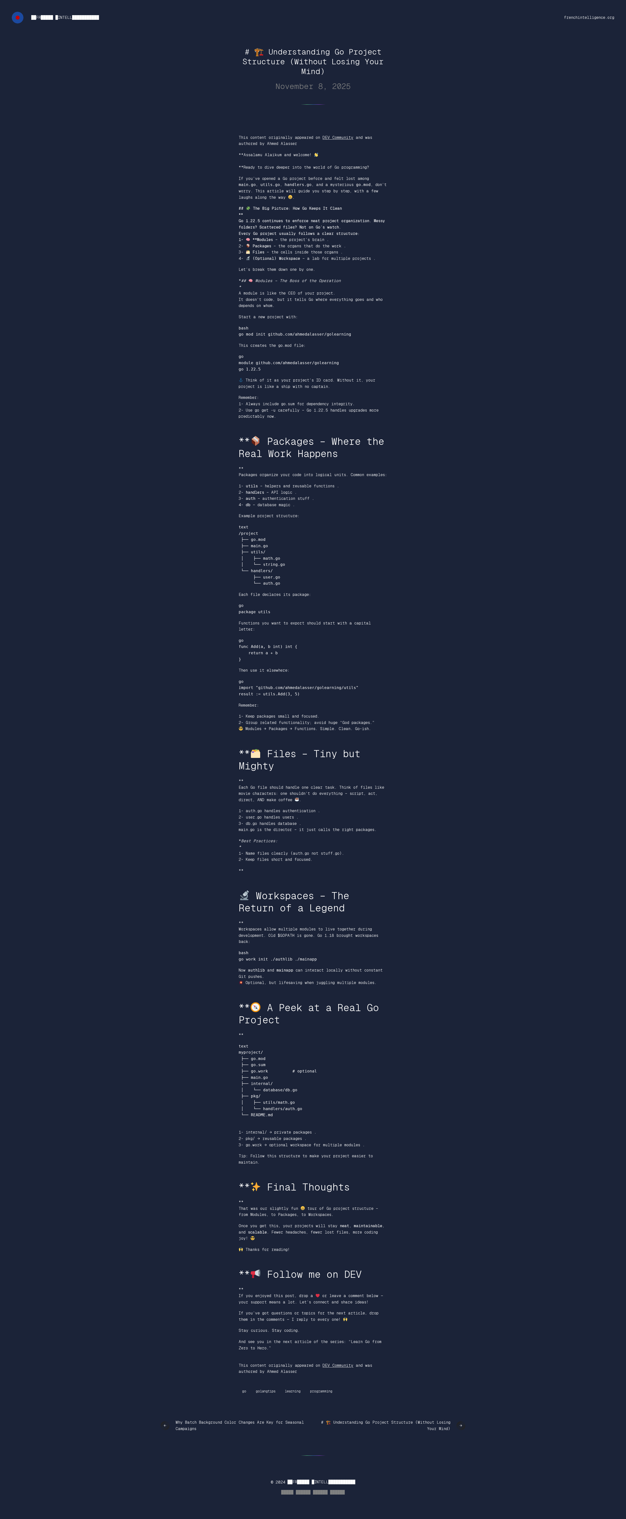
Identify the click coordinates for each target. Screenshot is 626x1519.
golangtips (266, 1391)
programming (321, 1391)
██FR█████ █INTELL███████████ (65, 17)
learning (293, 1391)
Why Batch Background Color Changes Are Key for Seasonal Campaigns (240, 1425)
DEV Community (338, 137)
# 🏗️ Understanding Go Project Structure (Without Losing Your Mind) (385, 1425)
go (244, 1391)
